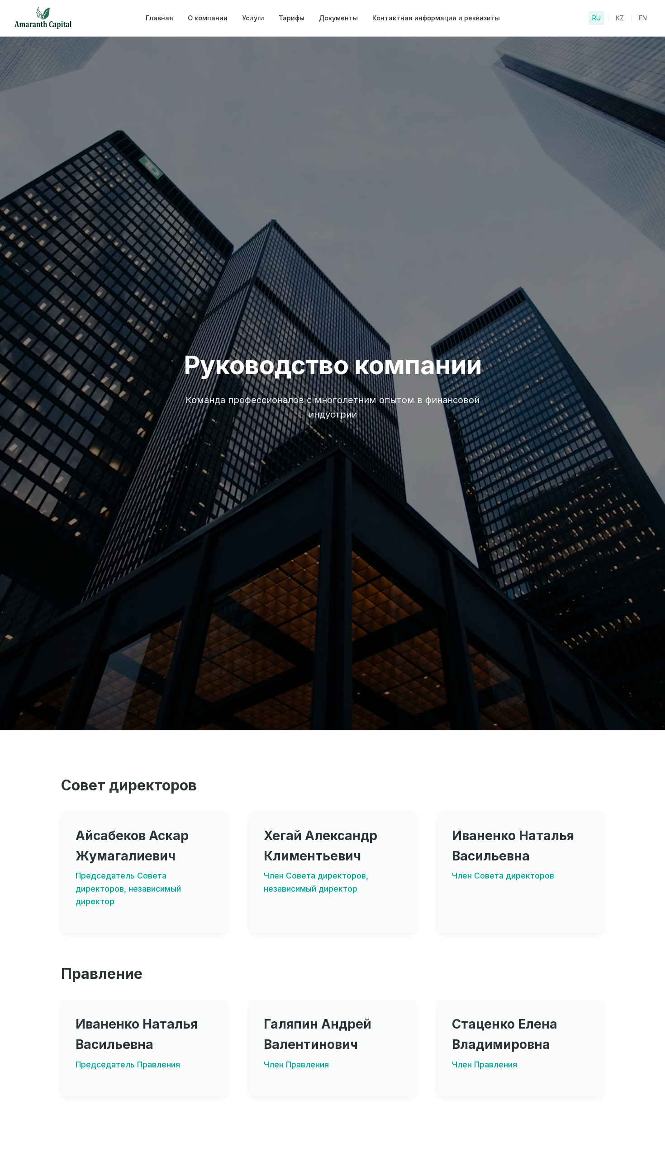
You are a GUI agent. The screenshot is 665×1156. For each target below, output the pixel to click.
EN (643, 18)
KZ (620, 18)
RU (596, 18)
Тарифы (291, 18)
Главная (159, 18)
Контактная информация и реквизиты (436, 18)
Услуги (253, 18)
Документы (338, 18)
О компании (208, 18)
